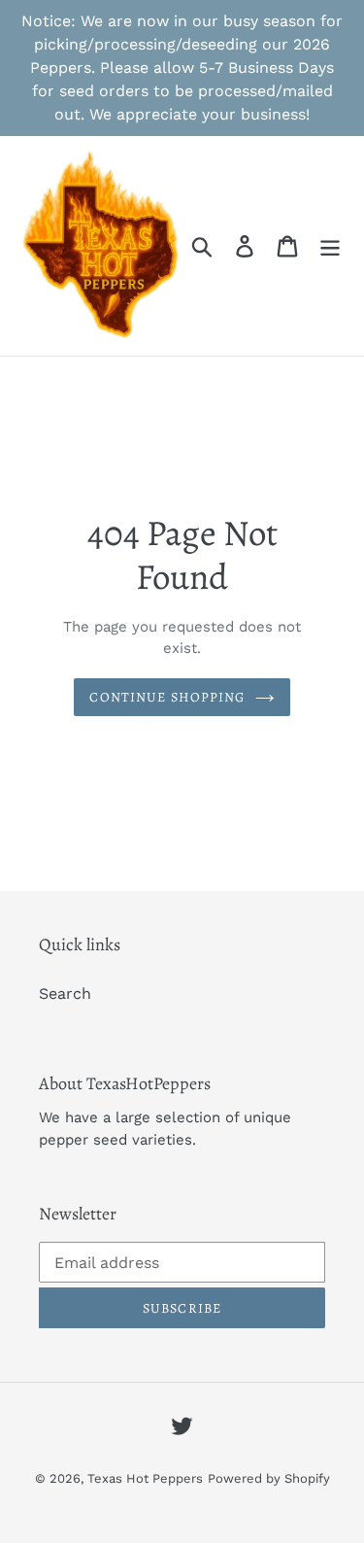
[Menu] (330, 246)
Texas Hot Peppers (145, 1478)
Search (65, 993)
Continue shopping (167, 697)
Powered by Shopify (269, 1478)
